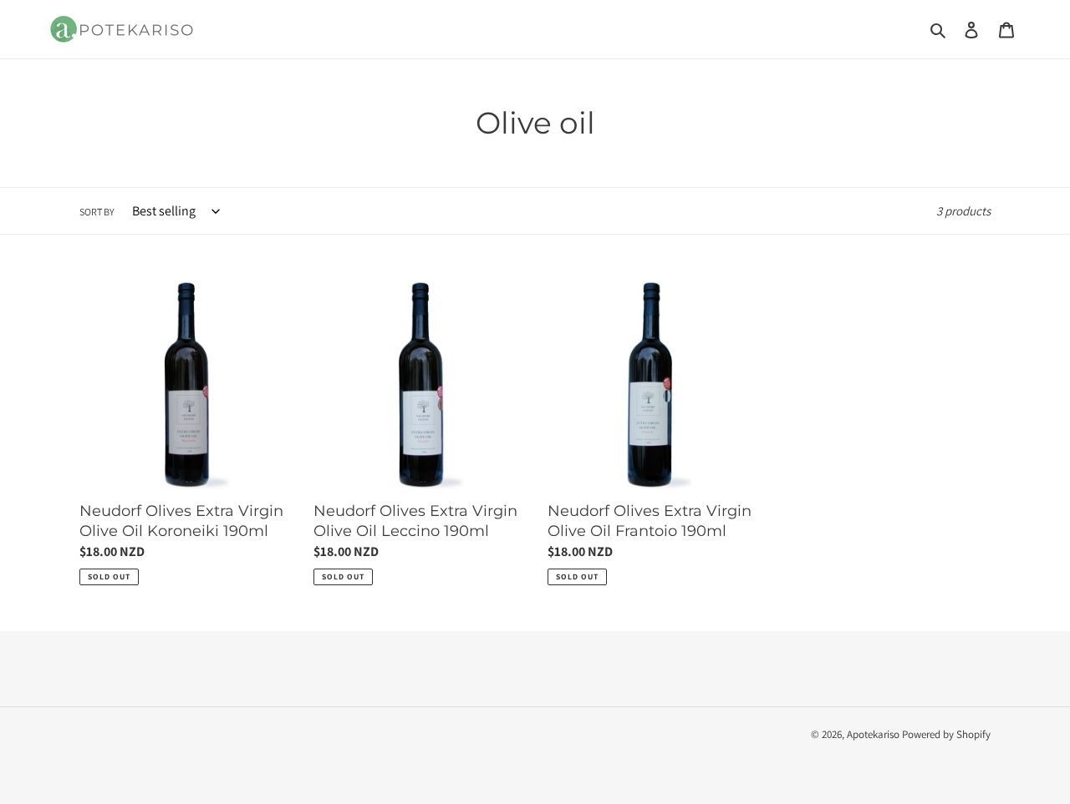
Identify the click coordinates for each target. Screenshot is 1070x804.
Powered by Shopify (946, 734)
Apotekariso (873, 734)
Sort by (97, 211)
